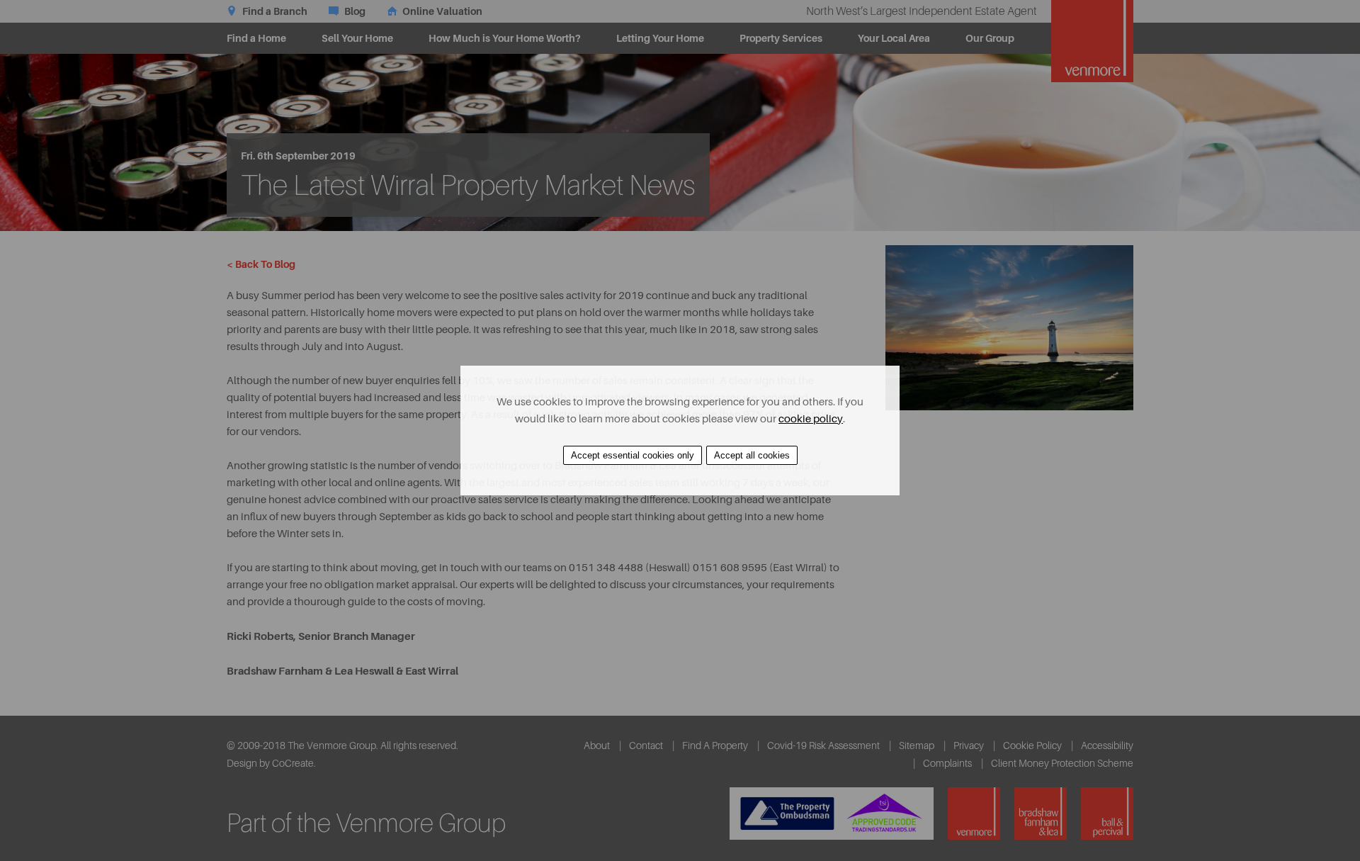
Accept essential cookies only (632, 455)
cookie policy (810, 419)
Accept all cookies (752, 455)
